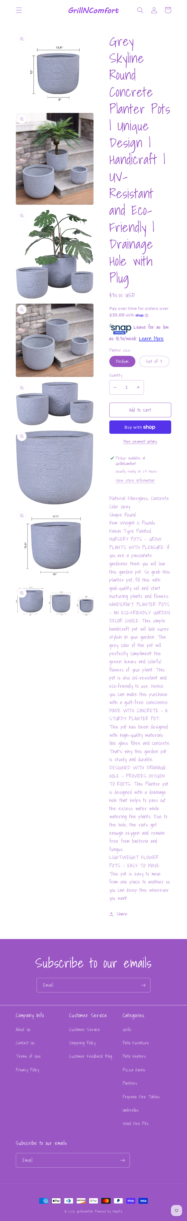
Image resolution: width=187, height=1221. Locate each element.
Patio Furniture (136, 1042)
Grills (127, 1029)
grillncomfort (85, 1211)
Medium (122, 361)
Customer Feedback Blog (90, 1056)
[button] (19, 10)
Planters (130, 1083)
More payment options (140, 441)
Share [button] (122, 913)
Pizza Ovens (134, 1069)
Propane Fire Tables (141, 1096)
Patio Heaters (134, 1056)
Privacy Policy (27, 1069)
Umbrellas (131, 1110)
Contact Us (25, 1042)
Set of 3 (154, 361)
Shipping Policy (82, 1042)
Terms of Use (28, 1056)
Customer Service (84, 1029)
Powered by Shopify (108, 1211)
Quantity (115, 375)
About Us (23, 1029)
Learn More (151, 338)
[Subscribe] (143, 985)
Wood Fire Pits (136, 1123)
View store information (135, 480)
